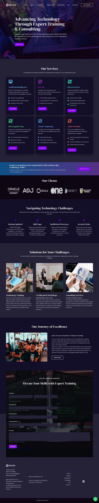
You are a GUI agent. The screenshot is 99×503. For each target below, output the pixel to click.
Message (11, 430)
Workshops (50, 5)
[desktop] (10, 81)
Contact (75, 5)
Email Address (13, 404)
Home (25, 5)
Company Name (13, 421)
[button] (43, 5)
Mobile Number (13, 413)
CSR (68, 5)
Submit (12, 446)
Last (35, 399)
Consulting (60, 5)
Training (39, 5)
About (32, 5)
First (10, 399)
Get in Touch (83, 168)
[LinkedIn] (83, 481)
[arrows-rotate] (40, 81)
